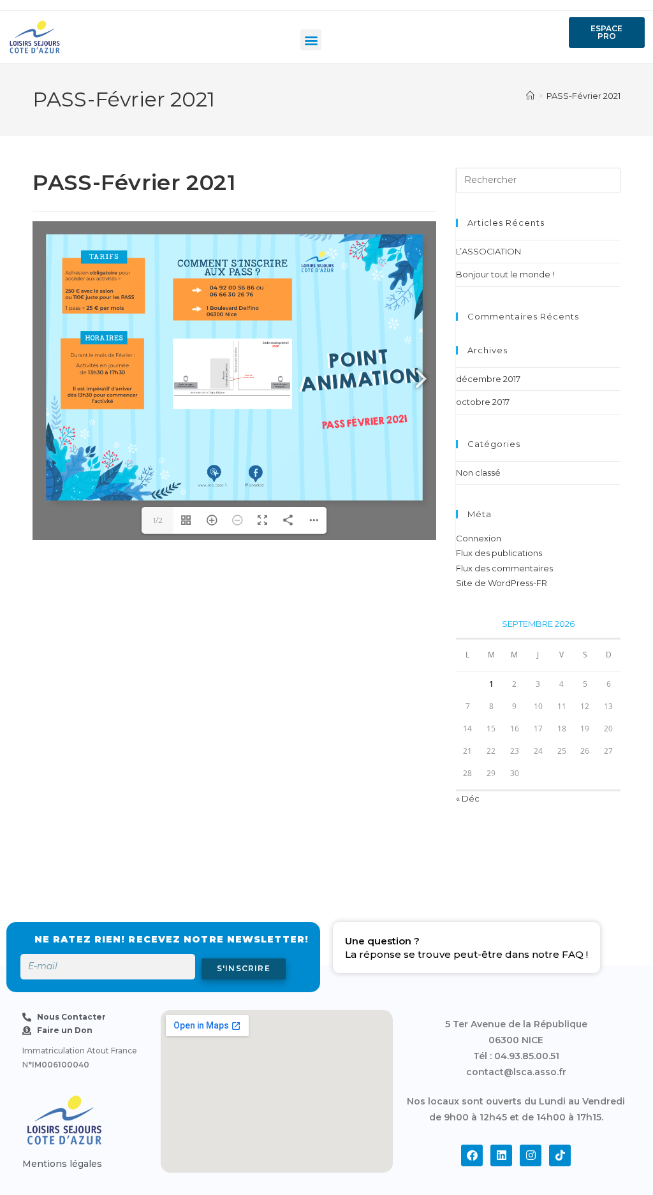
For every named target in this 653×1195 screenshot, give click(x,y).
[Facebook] (472, 1155)
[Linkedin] (501, 1155)
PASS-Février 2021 (583, 96)
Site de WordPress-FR (501, 583)
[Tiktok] (560, 1155)
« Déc (468, 798)
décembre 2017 (488, 379)
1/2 (158, 520)
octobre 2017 (483, 402)
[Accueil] (530, 96)
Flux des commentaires (504, 568)
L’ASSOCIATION (488, 251)
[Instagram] (530, 1155)
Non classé (478, 472)
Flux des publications (499, 553)
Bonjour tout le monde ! (505, 274)
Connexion (478, 538)
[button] (310, 39)
